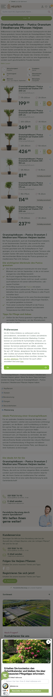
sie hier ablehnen (11, 359)
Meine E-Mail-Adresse (13, 677)
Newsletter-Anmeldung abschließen (26, 691)
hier (22, 361)
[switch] (5, 693)
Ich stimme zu (12, 686)
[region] (26, 348)
